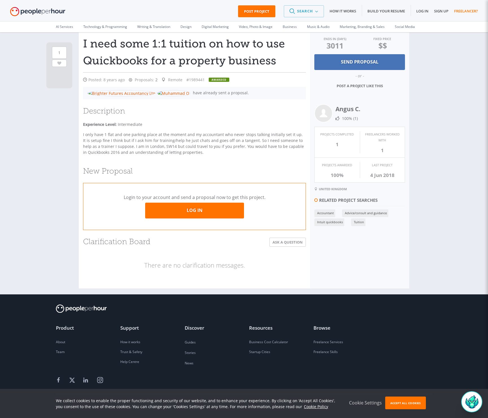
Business (290, 26)
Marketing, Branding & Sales (362, 26)
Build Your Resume (386, 11)
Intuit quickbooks (330, 222)
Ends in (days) (335, 39)
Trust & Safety (131, 351)
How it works (343, 11)
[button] (304, 11)
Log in (422, 11)
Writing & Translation (153, 26)
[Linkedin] (86, 380)
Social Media (405, 26)
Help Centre (129, 361)
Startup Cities (259, 351)
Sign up (441, 11)
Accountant (325, 213)
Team (60, 351)
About (60, 342)
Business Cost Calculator (268, 342)
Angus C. (348, 109)
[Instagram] (100, 380)
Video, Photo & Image (256, 26)
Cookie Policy (316, 406)
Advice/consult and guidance (366, 213)
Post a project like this (360, 85)
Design (185, 26)
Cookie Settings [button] (365, 403)
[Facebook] (59, 380)
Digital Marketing (215, 26)
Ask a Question (288, 242)
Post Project (256, 11)
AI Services (64, 26)
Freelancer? (466, 11)
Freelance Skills (325, 351)
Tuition (359, 222)
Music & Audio (318, 26)
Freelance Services (328, 342)
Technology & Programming (105, 26)
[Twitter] (73, 380)
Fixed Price (382, 39)
